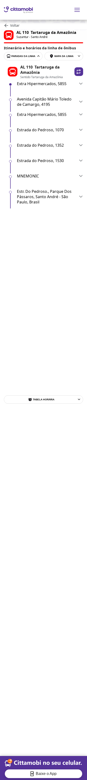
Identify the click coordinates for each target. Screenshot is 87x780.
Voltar (15, 25)
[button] (78, 71)
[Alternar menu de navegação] (77, 10)
